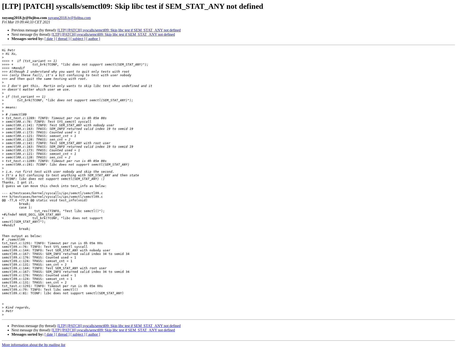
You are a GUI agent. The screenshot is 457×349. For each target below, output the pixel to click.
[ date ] (50, 39)
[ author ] (93, 39)
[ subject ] (77, 39)
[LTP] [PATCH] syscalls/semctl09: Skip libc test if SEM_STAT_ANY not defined (119, 30)
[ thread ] (63, 39)
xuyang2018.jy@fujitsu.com (69, 18)
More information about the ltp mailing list (33, 345)
